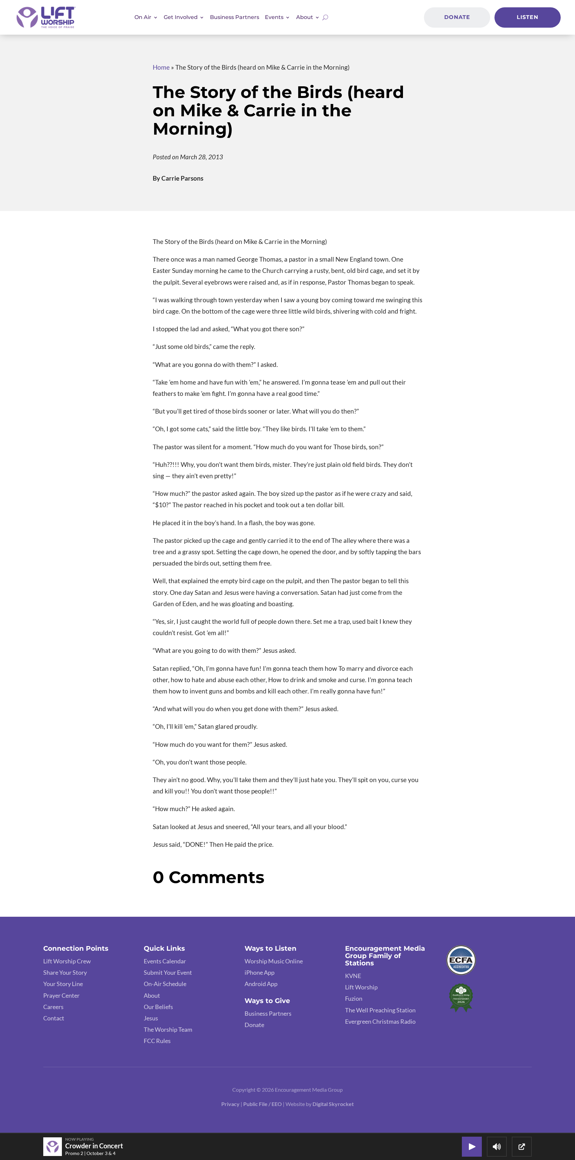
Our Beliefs (158, 1006)
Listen (527, 17)
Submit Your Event (168, 972)
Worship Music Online (274, 961)
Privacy (230, 1104)
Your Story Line (63, 983)
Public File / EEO (263, 1104)
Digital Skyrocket (333, 1104)
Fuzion (353, 998)
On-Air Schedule (165, 983)
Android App (261, 983)
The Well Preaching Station (380, 1010)
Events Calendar (165, 961)
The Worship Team (168, 1029)
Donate (457, 17)
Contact (53, 1018)
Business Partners (234, 17)
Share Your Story (65, 972)
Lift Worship (361, 987)
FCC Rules (157, 1040)
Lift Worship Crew (67, 961)
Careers (53, 1006)
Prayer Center (61, 995)
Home (161, 67)
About (152, 995)
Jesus (151, 1018)
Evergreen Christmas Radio (380, 1021)
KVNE (353, 975)
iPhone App (260, 972)
